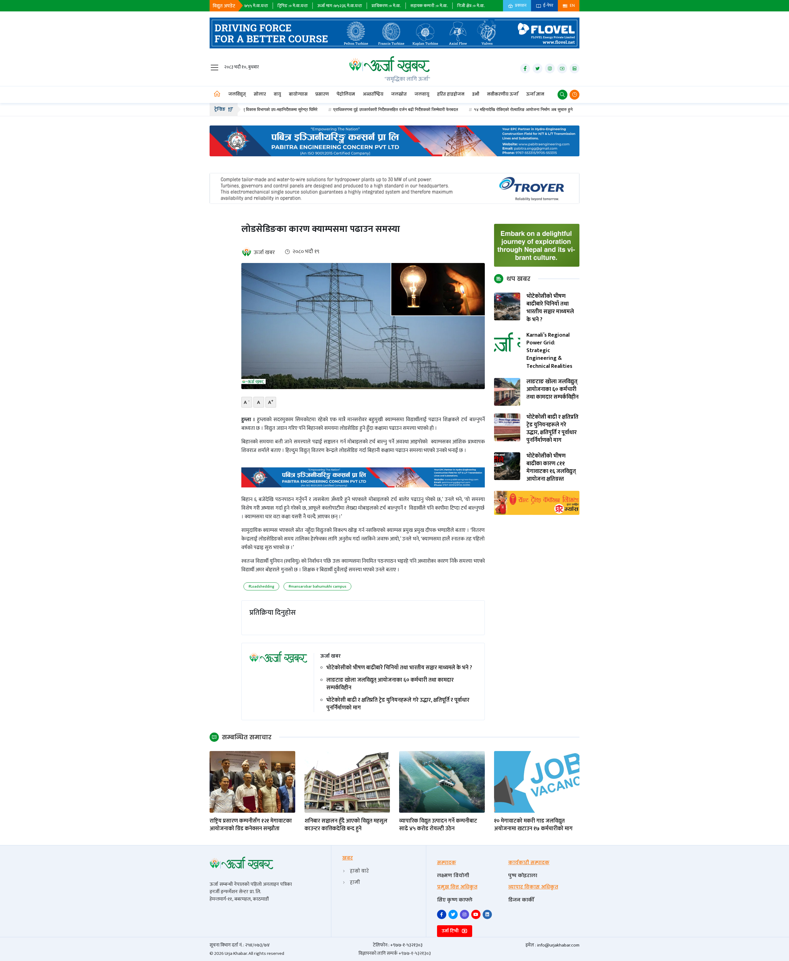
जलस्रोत (399, 94)
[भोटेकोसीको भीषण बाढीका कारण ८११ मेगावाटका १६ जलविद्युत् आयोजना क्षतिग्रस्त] (507, 466)
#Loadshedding (261, 586)
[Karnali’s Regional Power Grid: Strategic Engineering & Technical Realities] (507, 345)
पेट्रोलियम (346, 94)
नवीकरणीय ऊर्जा (502, 94)
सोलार (260, 94)
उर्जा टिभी (451, 931)
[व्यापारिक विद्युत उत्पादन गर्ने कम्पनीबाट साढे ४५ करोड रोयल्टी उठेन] (442, 781)
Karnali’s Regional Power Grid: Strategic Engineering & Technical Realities (549, 350)
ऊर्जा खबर (264, 252)
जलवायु (422, 94)
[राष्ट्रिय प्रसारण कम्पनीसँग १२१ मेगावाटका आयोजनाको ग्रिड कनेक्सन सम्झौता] (252, 781)
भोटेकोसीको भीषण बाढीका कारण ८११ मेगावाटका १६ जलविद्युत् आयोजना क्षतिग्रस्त (551, 467)
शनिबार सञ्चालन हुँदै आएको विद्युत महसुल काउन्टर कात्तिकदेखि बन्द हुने (346, 825)
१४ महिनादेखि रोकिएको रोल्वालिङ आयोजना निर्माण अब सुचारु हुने (478, 109)
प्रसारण (322, 94)
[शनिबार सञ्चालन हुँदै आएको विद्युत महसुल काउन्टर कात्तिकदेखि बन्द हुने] (347, 781)
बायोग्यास (298, 94)
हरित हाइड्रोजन (450, 94)
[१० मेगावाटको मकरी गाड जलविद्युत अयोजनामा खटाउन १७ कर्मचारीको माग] (537, 781)
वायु (277, 94)
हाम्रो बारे (359, 871)
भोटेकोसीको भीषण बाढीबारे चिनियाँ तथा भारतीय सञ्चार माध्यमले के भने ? (399, 668)
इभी (475, 94)
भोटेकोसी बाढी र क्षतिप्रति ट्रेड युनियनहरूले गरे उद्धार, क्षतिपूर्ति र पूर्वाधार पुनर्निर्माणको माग (397, 704)
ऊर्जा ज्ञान (535, 94)
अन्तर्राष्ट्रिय (373, 94)
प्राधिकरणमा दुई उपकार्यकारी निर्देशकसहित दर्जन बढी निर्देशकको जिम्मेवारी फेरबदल (350, 109)
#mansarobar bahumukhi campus (317, 586)
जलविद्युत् (237, 94)
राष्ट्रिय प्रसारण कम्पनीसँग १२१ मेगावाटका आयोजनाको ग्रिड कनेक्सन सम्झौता (251, 825)
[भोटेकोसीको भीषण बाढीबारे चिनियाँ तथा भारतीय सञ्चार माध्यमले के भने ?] (507, 306)
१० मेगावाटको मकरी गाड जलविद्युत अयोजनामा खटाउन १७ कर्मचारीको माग (533, 825)
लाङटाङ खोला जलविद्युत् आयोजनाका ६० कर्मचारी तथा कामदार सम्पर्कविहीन (390, 684)
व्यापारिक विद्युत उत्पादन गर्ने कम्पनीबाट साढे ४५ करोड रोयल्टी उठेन (438, 825)
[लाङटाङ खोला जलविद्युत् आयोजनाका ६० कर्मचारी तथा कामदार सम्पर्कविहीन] (507, 392)
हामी (355, 882)
